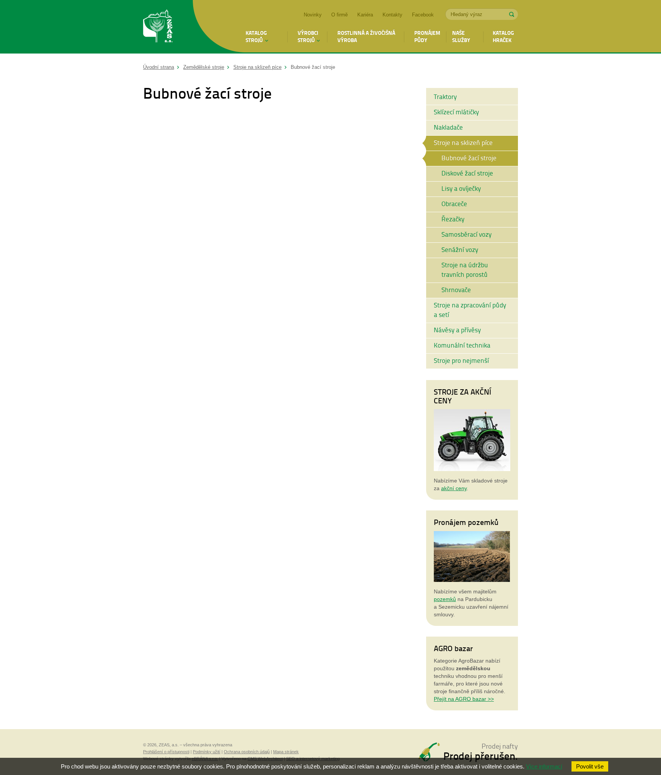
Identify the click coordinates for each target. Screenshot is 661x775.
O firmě (339, 15)
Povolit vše (590, 766)
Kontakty (392, 15)
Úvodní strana (158, 67)
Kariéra (365, 15)
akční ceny (454, 488)
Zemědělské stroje (203, 67)
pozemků (445, 599)
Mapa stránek (286, 751)
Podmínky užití (206, 751)
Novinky (313, 15)
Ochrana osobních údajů (247, 751)
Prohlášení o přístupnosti (166, 751)
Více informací (544, 766)
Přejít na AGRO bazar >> (464, 699)
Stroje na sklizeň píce (257, 67)
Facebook (423, 15)
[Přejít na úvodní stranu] (158, 27)
